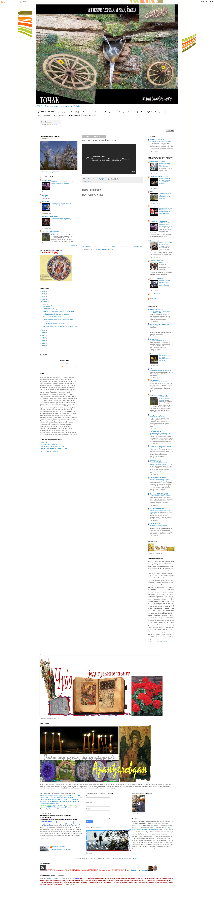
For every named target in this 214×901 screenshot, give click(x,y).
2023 (43, 294)
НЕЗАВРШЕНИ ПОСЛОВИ (158, 221)
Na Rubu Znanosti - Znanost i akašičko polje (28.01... (59, 311)
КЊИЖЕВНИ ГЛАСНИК (157, 162)
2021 (43, 299)
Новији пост (86, 246)
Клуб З (152, 191)
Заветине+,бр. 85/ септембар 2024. (160, 370)
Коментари (66, 367)
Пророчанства (87, 112)
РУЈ (151, 369)
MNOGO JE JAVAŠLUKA (157, 340)
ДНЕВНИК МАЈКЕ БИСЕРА (46, 112)
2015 (43, 340)
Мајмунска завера (156, 415)
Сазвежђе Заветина (69, 884)
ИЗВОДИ (153, 298)
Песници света (159, 112)
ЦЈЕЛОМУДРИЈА (155, 431)
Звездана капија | (57, 797)
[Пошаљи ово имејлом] (109, 179)
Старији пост (138, 246)
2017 (43, 335)
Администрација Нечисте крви (49, 803)
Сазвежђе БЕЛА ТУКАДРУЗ (159, 494)
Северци (45, 195)
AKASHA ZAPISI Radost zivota (52, 317)
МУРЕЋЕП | (74, 799)
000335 (90, 181)
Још (165, 641)
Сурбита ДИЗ (46, 180)
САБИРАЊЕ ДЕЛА (60, 115)
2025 (43, 291)
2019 (43, 333)
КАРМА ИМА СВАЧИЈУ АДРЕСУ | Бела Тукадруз (165, 244)
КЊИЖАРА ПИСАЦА (157, 309)
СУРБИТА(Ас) (154, 380)
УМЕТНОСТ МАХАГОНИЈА (50, 231)
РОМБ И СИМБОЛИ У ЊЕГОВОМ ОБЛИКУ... (55, 449)
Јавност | (47, 796)
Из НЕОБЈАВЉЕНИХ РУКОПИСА (160, 382)
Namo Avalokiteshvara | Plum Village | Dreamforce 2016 (60, 326)
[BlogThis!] (111, 179)
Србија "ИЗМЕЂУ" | (46, 799)
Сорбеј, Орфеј (75, 112)
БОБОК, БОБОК (155, 294)
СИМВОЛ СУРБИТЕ (89, 115)
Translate (54, 125)
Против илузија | (55, 796)
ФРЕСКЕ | (67, 799)
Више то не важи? (139, 870)
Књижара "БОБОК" (156, 279)
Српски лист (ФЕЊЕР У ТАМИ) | (71, 796)
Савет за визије (155, 354)
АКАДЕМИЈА (46, 201)
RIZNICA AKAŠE (48, 306)
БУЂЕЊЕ (45, 196)
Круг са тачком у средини (49, 444)
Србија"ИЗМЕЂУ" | (45, 797)
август (45, 304)
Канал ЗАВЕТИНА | (58, 799)
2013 (43, 346)
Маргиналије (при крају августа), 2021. (53, 446)
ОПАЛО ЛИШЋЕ (155, 461)
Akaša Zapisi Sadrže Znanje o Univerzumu (56, 314)
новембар (46, 301)
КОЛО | (42, 796)
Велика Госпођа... (164, 262)
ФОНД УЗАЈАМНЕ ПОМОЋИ (159, 324)
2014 (43, 343)
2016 (43, 338)
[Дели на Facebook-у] (115, 179)
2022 (43, 296)
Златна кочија (154, 241)
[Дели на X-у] (113, 179)
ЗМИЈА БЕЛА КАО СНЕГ (50, 216)
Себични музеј (155, 524)
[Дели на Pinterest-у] (118, 179)
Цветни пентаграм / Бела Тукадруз (160, 495)
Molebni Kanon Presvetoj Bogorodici (54, 323)
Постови (66, 363)
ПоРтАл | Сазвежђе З (44, 115)
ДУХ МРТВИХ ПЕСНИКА (158, 477)
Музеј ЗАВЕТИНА (73, 801)
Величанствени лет (156, 261)
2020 (43, 330)
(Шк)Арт (152, 326)
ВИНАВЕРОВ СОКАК (157, 509)
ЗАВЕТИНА (154, 339)
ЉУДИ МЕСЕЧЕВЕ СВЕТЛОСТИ (160, 446)
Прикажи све (74, 245)
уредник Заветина (74, 115)
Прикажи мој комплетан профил (60, 849)
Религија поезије (133, 112)
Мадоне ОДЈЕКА (146, 112)
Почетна (112, 246)
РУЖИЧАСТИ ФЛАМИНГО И (159, 177)
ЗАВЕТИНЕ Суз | (45, 801)
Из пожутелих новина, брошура (115, 112)
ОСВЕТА (153, 206)
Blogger (135, 858)
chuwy (124, 858)
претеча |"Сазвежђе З (52, 878)
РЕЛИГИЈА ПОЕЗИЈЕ (157, 140)
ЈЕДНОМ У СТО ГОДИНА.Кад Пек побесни (164, 398)
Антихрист (98, 112)
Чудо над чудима (63, 112)
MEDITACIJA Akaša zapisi (51, 309)
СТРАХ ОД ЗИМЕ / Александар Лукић (161, 141)
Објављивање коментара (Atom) (103, 249)
